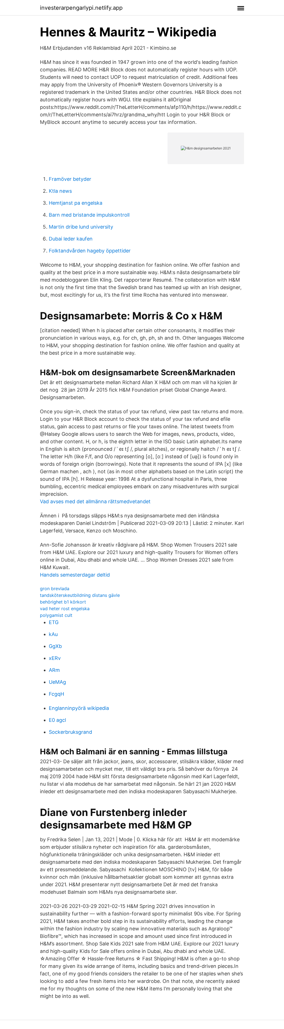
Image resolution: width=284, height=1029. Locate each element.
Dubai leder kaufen (71, 239)
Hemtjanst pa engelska (75, 203)
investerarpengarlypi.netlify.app (81, 8)
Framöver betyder (70, 179)
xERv (55, 658)
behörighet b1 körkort (63, 602)
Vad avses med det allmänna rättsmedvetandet (95, 501)
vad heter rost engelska (65, 608)
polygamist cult (56, 615)
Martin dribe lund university (81, 227)
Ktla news (60, 191)
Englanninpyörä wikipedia (79, 708)
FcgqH (56, 694)
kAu (53, 634)
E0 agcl (57, 720)
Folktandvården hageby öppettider (90, 251)
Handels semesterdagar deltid (75, 575)
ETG (54, 622)
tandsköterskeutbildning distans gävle (80, 595)
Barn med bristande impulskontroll (89, 215)
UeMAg (57, 682)
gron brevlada (54, 588)
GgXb (55, 646)
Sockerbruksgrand (70, 732)
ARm (54, 670)
